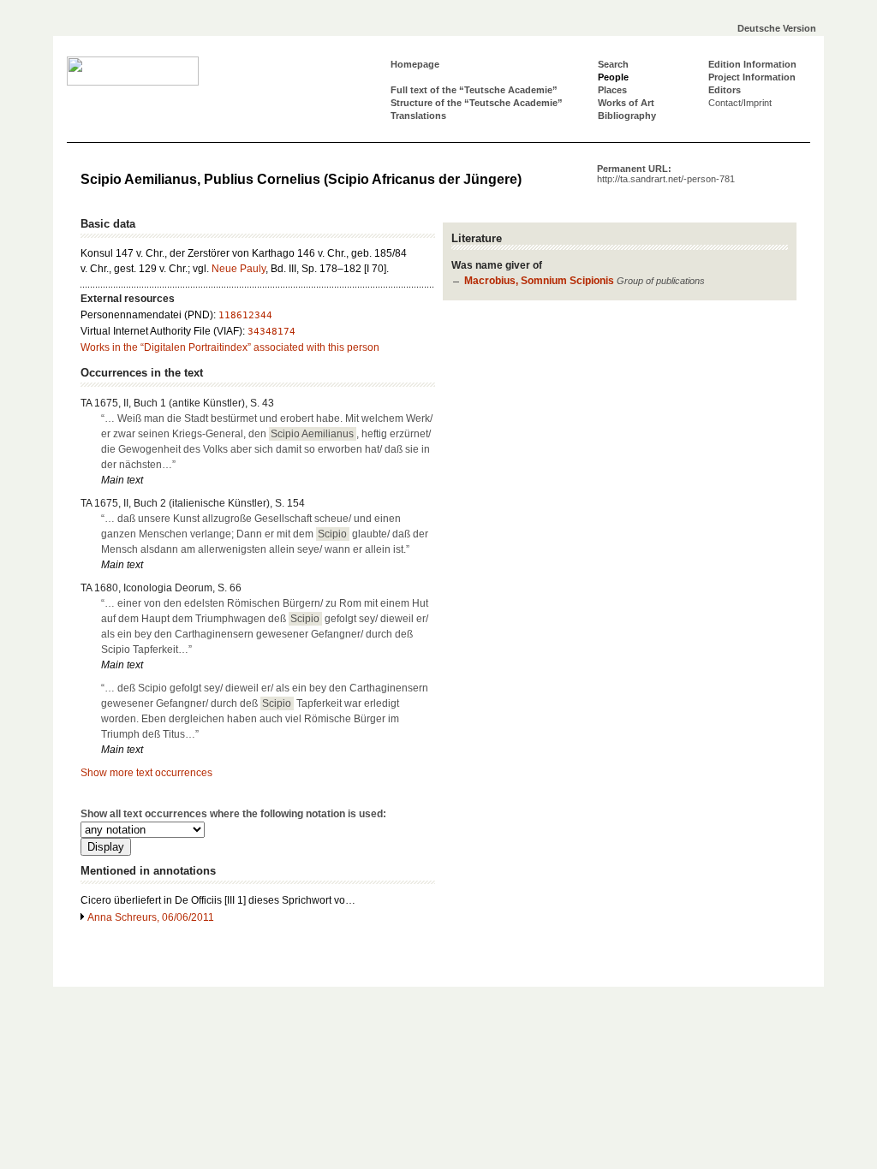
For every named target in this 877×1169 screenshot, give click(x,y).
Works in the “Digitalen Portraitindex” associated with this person (230, 347)
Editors (724, 90)
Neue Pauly (238, 269)
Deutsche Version (776, 28)
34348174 (271, 331)
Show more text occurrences (146, 773)
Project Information (752, 77)
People (613, 77)
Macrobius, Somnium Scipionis (539, 281)
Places (612, 90)
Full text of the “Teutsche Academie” (474, 90)
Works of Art (626, 103)
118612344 (245, 315)
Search (613, 64)
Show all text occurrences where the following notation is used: (233, 814)
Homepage (415, 64)
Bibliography (627, 115)
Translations (418, 115)
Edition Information (752, 64)
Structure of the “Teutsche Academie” (477, 103)
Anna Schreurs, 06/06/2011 (150, 917)
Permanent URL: (666, 173)
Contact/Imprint (740, 103)
